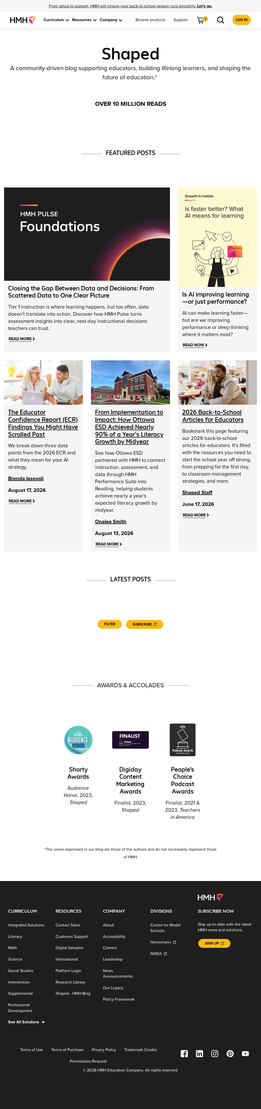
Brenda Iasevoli (26, 479)
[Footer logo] (210, 896)
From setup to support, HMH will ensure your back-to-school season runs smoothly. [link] (130, 6)
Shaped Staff (197, 493)
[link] (25, 19)
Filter (109, 624)
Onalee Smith (110, 522)
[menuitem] (25, 20)
